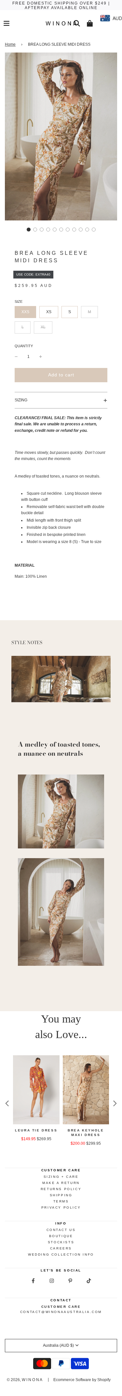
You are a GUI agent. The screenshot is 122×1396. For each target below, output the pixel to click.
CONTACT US (61, 1230)
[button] (29, 229)
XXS (25, 312)
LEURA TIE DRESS (36, 1130)
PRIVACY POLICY (61, 1207)
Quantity (24, 346)
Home (10, 44)
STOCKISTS (61, 1242)
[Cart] (89, 23)
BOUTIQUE (61, 1236)
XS (48, 312)
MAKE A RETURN (61, 1183)
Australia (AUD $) (58, 1345)
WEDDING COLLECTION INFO (61, 1254)
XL (43, 327)
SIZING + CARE (61, 1176)
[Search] (76, 23)
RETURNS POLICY (61, 1189)
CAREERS (61, 1248)
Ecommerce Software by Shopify (82, 1380)
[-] (16, 356)
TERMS (61, 1201)
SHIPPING (61, 1195)
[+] (40, 356)
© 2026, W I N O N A (24, 1380)
